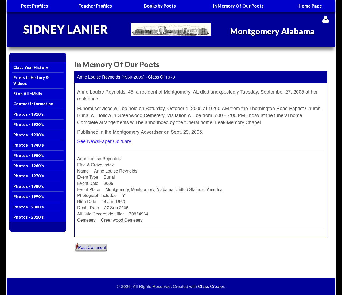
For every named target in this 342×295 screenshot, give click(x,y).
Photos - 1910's (28, 114)
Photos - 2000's (28, 206)
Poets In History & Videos (31, 80)
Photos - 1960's (28, 165)
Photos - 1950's (28, 155)
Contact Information (33, 103)
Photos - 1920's (28, 124)
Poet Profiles (34, 5)
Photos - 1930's (28, 134)
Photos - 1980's (28, 186)
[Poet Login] (325, 19)
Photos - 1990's (28, 196)
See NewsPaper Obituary (104, 140)
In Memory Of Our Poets (238, 5)
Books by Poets (160, 5)
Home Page (310, 5)
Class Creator (211, 286)
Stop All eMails (27, 93)
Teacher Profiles (95, 5)
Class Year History (30, 67)
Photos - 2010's (28, 217)
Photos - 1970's (28, 175)
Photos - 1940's (28, 145)
